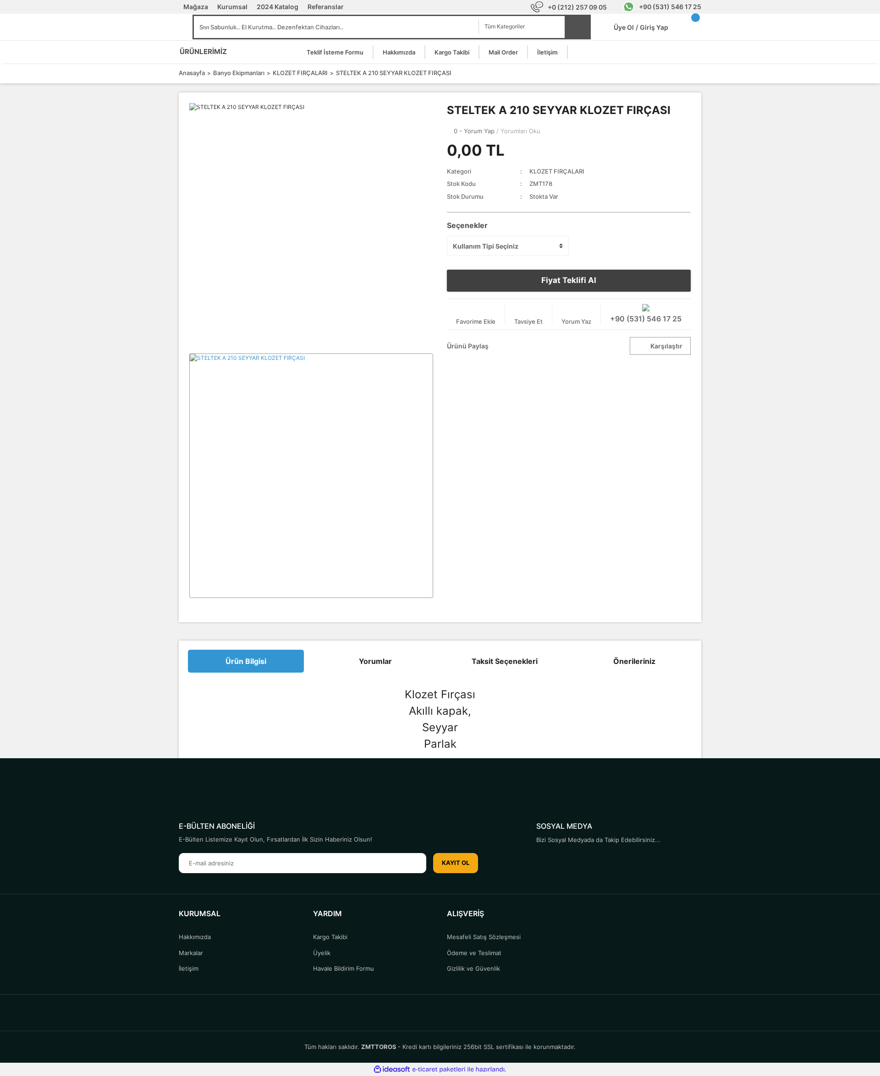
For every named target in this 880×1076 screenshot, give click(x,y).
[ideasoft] (392, 1069)
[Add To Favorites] (476, 314)
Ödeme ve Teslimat (474, 952)
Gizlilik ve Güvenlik (473, 968)
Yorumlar (375, 661)
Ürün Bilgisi (246, 661)
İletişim (547, 52)
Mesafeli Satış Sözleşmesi (484, 936)
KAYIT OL (455, 862)
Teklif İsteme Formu (335, 52)
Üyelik (321, 952)
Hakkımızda (399, 52)
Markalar (191, 952)
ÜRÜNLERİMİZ (203, 51)
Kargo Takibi (451, 52)
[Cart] (692, 27)
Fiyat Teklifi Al (568, 280)
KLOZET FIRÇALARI (556, 171)
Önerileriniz (634, 661)
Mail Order (503, 52)
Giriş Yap (654, 27)
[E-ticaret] (439, 1069)
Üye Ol (626, 27)
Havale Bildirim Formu (343, 968)
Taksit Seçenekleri (505, 661)
